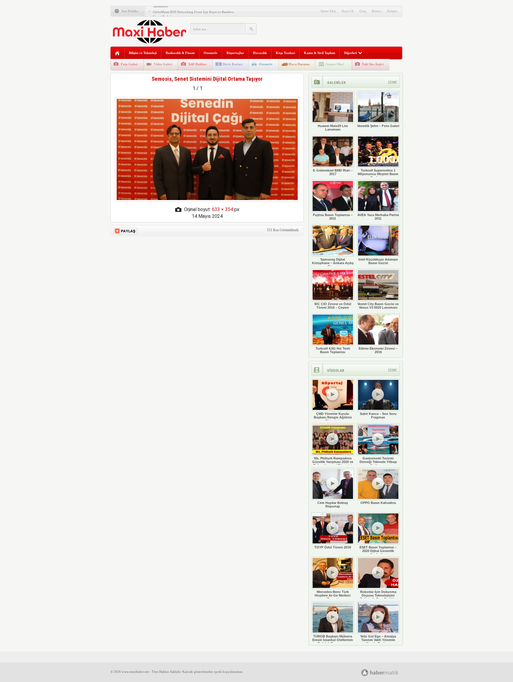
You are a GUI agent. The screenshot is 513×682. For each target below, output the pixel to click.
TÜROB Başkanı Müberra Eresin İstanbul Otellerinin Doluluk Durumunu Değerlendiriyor (332, 642)
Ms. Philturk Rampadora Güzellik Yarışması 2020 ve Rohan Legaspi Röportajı (332, 461)
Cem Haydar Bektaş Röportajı (332, 504)
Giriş (363, 11)
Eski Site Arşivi (373, 64)
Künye (376, 11)
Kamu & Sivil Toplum (319, 53)
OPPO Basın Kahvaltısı (378, 503)
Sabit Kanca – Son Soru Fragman (378, 415)
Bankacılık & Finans (180, 53)
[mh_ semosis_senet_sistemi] (207, 200)
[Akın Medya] (364, 672)
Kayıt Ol (348, 11)
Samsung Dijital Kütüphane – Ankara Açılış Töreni (333, 263)
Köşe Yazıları (285, 53)
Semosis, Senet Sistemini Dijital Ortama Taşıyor (207, 78)
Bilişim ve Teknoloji (143, 53)
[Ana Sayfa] (117, 53)
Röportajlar (235, 53)
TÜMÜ (392, 82)
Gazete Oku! (335, 64)
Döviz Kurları (233, 64)
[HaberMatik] (386, 672)
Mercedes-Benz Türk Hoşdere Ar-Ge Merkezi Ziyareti (333, 595)
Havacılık (260, 53)
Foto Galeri (129, 64)
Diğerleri (350, 53)
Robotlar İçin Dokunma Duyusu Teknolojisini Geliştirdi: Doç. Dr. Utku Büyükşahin (378, 597)
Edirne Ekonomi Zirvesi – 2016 (378, 350)
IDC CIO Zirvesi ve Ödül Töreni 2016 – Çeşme (332, 305)
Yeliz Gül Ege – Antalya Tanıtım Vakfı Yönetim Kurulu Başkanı (378, 640)
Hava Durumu (299, 64)
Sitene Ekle (328, 11)
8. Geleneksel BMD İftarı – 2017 (333, 172)
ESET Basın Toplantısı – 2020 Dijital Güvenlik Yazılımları (378, 550)
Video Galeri (163, 64)
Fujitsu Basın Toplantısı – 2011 (333, 216)
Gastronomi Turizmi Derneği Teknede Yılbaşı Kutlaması (378, 461)
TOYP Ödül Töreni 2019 (332, 547)
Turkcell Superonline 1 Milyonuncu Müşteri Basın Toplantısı (378, 174)
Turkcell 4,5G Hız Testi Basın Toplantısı (333, 350)
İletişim (392, 11)
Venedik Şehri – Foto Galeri (378, 126)
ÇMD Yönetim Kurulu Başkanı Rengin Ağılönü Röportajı (333, 417)
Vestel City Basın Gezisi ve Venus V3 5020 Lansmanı (378, 305)
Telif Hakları (197, 64)
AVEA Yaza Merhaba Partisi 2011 (378, 216)
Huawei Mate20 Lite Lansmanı (333, 127)
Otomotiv (211, 53)
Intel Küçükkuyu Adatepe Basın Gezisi (378, 261)
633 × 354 (222, 209)
